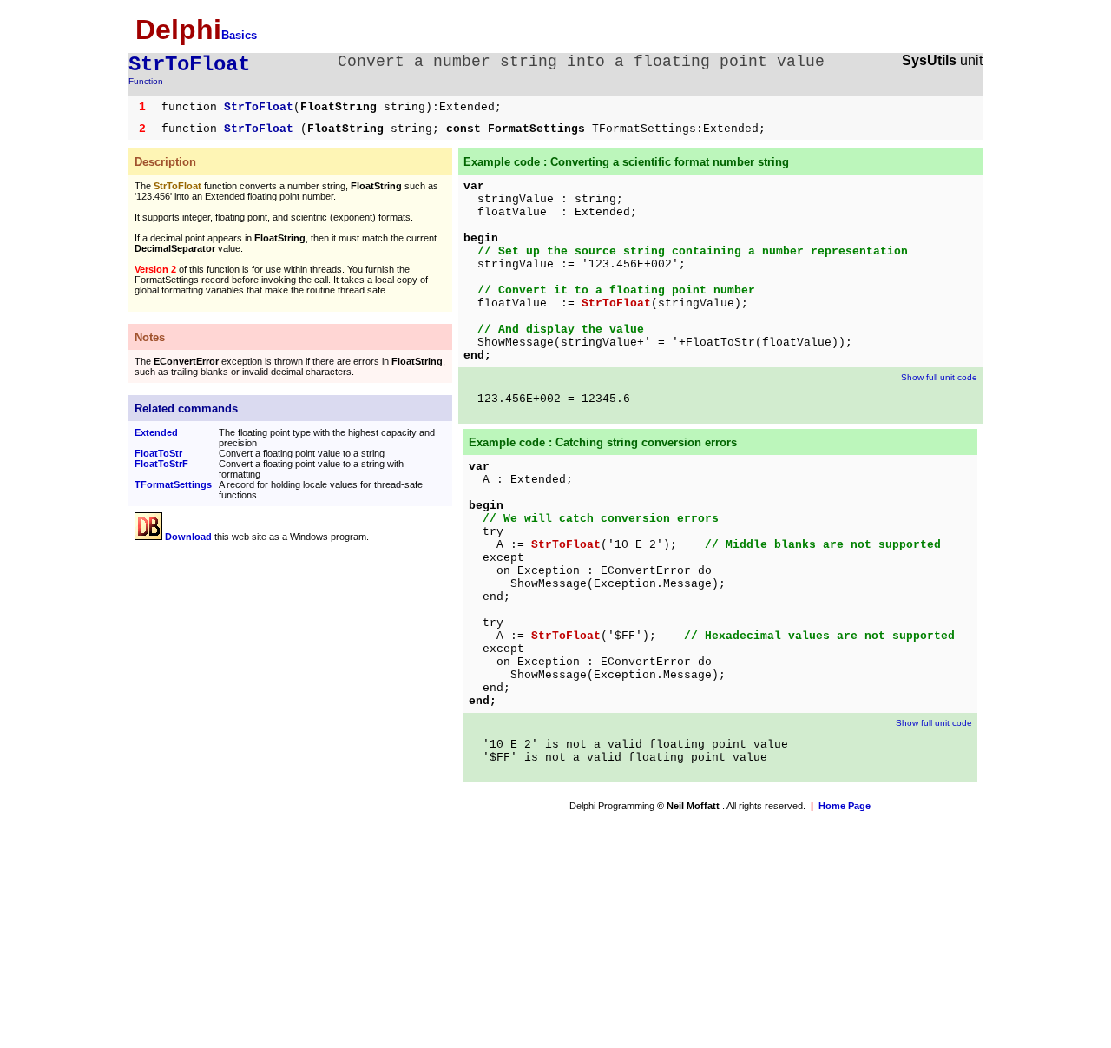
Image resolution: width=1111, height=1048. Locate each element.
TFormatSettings (173, 484)
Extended (156, 432)
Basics (239, 35)
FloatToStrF (161, 463)
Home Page (844, 806)
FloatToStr (158, 453)
